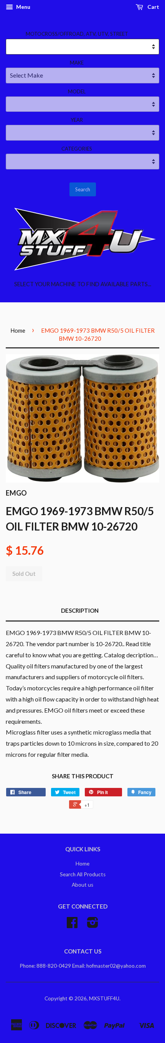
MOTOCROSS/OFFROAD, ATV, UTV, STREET (77, 34)
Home (17, 330)
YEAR (77, 120)
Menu (22, 6)
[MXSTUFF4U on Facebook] (72, 925)
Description (80, 610)
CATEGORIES (76, 149)
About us (82, 885)
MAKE (77, 63)
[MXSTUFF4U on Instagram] (93, 925)
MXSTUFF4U (104, 998)
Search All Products (83, 874)
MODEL (77, 91)
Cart (152, 6)
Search (82, 189)
